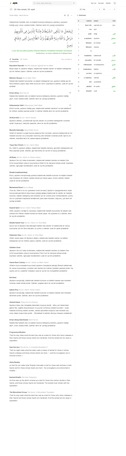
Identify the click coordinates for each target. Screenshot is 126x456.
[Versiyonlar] (70, 92)
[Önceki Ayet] (99, 9)
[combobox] (103, 9)
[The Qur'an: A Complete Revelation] (47, 347)
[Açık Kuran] (13, 3)
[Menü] (115, 3)
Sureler (101, 3)
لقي (114, 34)
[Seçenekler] (71, 15)
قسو (113, 64)
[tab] (14, 59)
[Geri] (11, 9)
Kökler (108, 3)
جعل (113, 25)
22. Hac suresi (20, 9)
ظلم (113, 78)
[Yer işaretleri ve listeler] (68, 15)
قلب (113, 55)
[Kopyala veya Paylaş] (64, 15)
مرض (113, 60)
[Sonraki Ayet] (114, 9)
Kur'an (93, 3)
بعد (114, 91)
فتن (114, 43)
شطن (113, 38)
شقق (113, 86)
